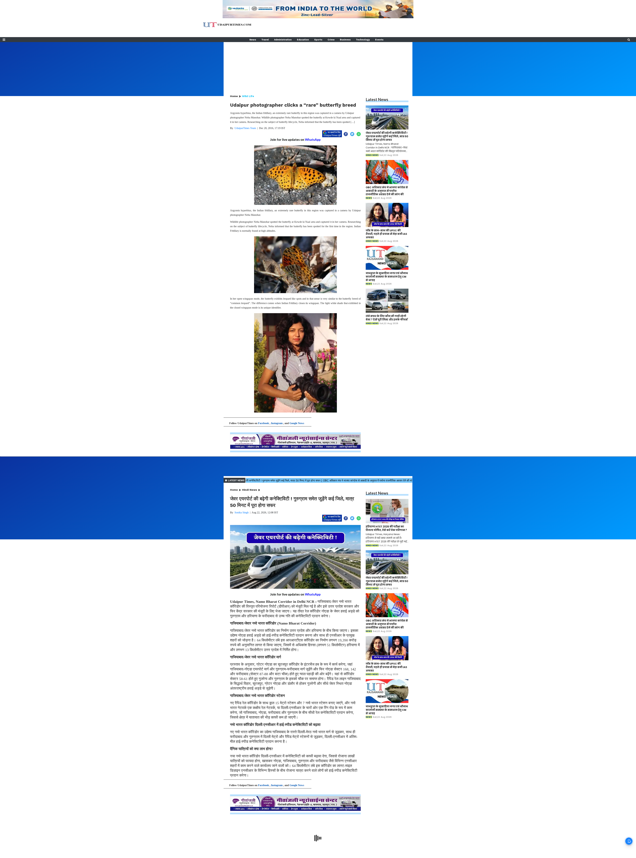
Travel (265, 39)
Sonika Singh (242, 512)
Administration (283, 39)
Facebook (263, 423)
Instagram (277, 423)
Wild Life (248, 96)
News (252, 39)
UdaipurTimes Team (245, 128)
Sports (318, 39)
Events (379, 39)
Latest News (377, 99)
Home (234, 96)
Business (345, 39)
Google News (297, 423)
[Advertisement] (318, 65)
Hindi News (249, 489)
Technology (363, 39)
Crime (331, 39)
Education (303, 39)
